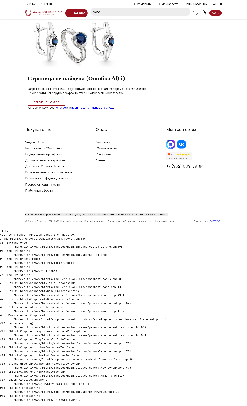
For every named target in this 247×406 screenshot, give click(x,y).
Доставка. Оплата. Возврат (45, 166)
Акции (217, 4)
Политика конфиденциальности (49, 178)
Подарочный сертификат (43, 154)
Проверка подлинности (42, 184)
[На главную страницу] (43, 13)
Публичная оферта (39, 190)
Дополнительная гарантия (45, 160)
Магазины (103, 142)
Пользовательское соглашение (48, 172)
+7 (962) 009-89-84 (39, 4)
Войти (215, 13)
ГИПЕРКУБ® (216, 221)
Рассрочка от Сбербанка (43, 148)
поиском (60, 107)
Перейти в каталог (46, 102)
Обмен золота (167, 4)
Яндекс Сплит (35, 142)
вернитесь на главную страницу (92, 107)
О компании (142, 4)
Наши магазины (195, 4)
